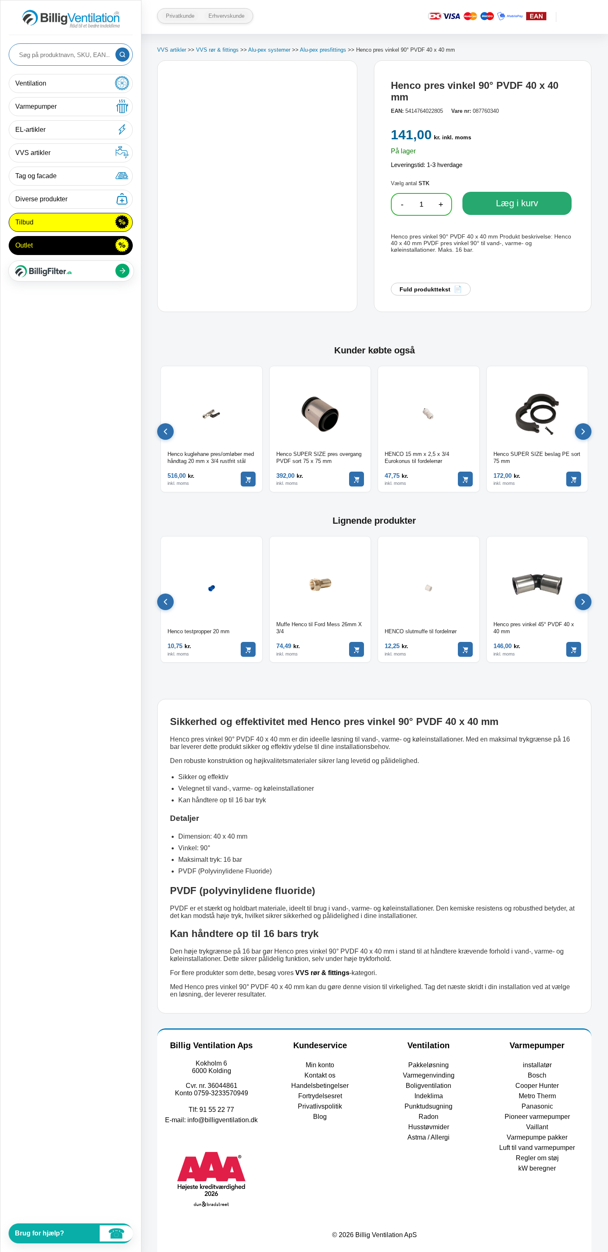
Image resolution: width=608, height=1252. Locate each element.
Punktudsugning (428, 1106)
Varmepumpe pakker (537, 1137)
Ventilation (30, 83)
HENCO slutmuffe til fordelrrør (421, 631)
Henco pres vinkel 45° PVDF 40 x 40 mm (533, 627)
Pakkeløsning (428, 1064)
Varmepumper (36, 106)
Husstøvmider (428, 1126)
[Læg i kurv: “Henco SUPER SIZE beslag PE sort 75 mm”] (573, 479)
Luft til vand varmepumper (537, 1147)
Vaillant (537, 1126)
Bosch (537, 1075)
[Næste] (583, 431)
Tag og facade (36, 175)
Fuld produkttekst (425, 289)
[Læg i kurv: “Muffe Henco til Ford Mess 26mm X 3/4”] (356, 649)
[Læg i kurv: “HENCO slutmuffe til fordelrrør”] (465, 649)
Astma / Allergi (428, 1137)
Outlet (24, 245)
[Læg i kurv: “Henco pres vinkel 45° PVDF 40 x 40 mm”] (573, 649)
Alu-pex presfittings (323, 50)
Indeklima (428, 1095)
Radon (428, 1116)
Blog (320, 1116)
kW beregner (537, 1168)
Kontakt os (319, 1075)
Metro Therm (537, 1095)
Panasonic (537, 1106)
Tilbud (24, 222)
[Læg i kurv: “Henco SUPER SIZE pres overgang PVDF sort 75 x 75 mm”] (356, 479)
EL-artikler (30, 129)
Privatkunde (180, 16)
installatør (537, 1064)
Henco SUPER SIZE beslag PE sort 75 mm (536, 457)
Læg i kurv (517, 203)
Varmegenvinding (429, 1075)
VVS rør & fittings (217, 50)
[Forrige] (165, 431)
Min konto (320, 1064)
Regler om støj (537, 1157)
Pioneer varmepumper (537, 1116)
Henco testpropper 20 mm (199, 631)
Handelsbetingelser (320, 1085)
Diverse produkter (41, 199)
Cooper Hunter (537, 1085)
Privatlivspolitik (320, 1106)
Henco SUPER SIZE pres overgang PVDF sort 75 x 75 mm (318, 457)
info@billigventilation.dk (222, 1119)
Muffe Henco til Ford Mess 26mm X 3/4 (319, 627)
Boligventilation (428, 1085)
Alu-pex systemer (269, 50)
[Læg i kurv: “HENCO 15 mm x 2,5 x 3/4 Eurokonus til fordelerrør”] (465, 479)
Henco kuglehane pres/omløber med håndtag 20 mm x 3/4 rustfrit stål (211, 457)
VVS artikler (32, 152)
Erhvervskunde (226, 16)
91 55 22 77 (216, 1109)
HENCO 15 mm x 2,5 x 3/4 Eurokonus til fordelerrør (417, 457)
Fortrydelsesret (320, 1095)
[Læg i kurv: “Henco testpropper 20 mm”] (248, 649)
